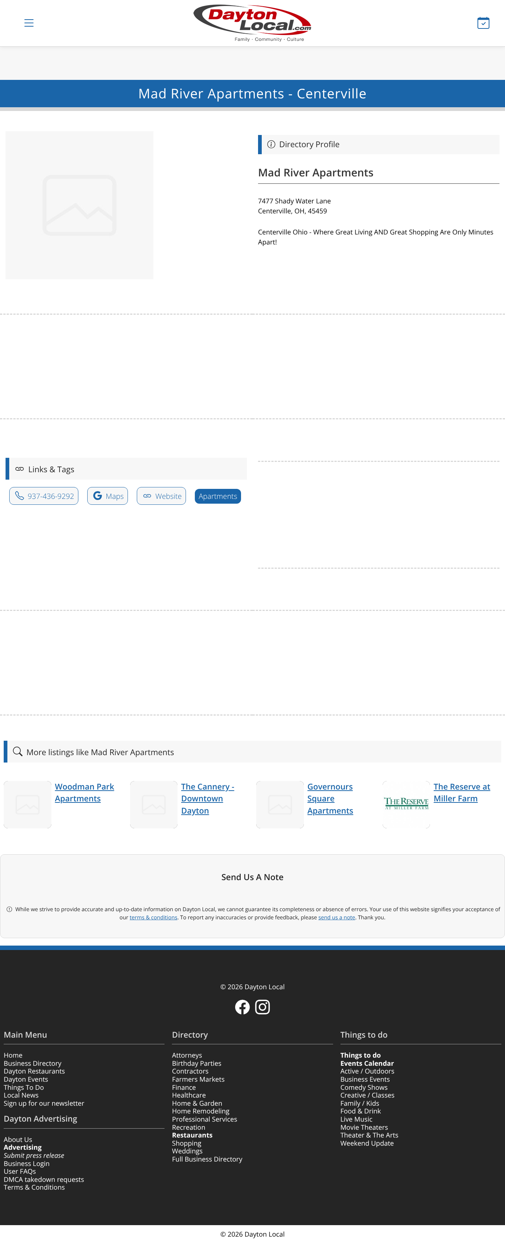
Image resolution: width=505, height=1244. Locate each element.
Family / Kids (359, 1103)
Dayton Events (26, 1079)
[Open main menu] (29, 23)
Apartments (218, 496)
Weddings (187, 1151)
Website (167, 496)
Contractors (190, 1071)
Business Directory (32, 1063)
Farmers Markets (198, 1079)
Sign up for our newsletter (44, 1103)
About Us (18, 1139)
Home (13, 1055)
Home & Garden (197, 1103)
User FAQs (20, 1171)
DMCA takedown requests (44, 1179)
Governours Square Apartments (330, 798)
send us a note (336, 917)
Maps (114, 496)
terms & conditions (153, 917)
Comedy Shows (364, 1087)
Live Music (356, 1119)
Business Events (365, 1079)
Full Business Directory (207, 1159)
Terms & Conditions (34, 1187)
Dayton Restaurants (34, 1071)
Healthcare (189, 1095)
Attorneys (187, 1055)
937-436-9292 (50, 496)
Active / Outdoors (367, 1071)
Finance (184, 1087)
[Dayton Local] (252, 23)
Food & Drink (360, 1111)
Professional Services (204, 1119)
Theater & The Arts (369, 1135)
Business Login (27, 1163)
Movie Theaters (364, 1127)
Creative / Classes (367, 1095)
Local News (21, 1095)
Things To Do (24, 1087)
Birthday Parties (196, 1063)
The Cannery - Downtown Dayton (207, 798)
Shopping (186, 1143)
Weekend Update (367, 1143)
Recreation (188, 1127)
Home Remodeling (200, 1111)
